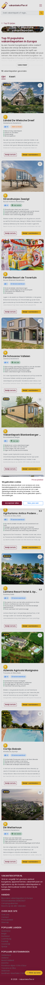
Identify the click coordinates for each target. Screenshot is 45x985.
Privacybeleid (37, 479)
